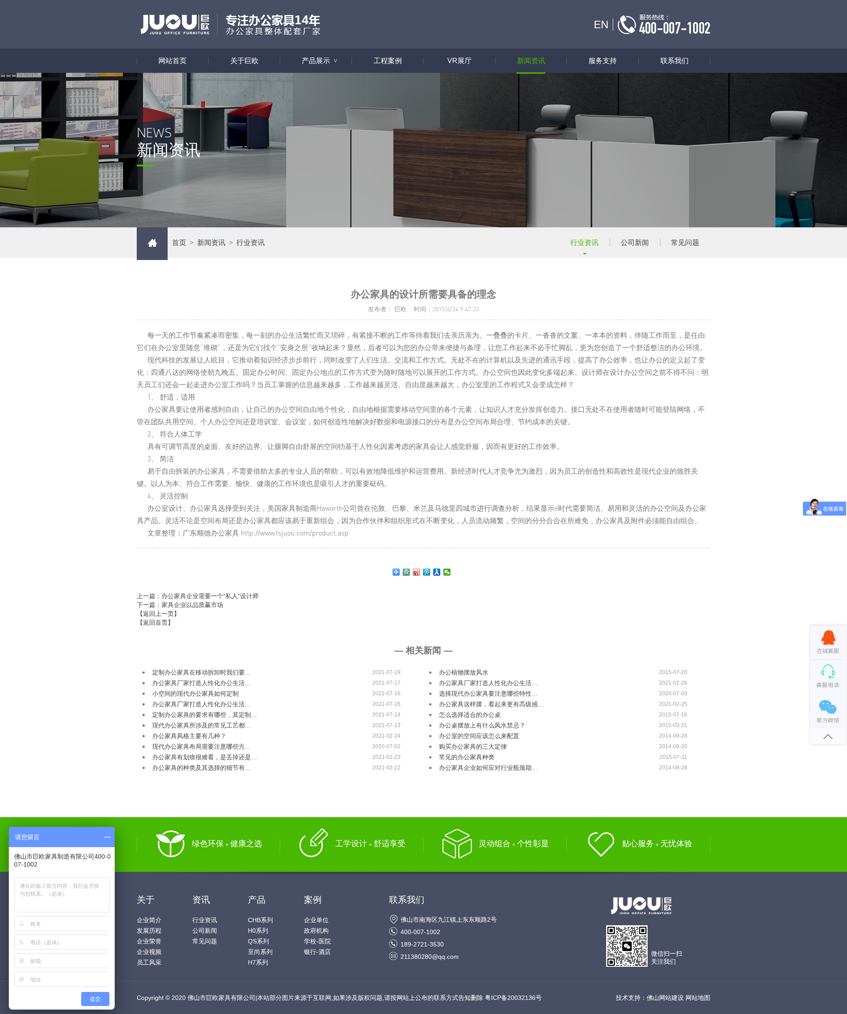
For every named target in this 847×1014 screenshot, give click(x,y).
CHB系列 (260, 920)
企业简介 (149, 920)
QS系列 (258, 941)
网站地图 (698, 997)
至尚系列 (260, 951)
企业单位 (316, 920)
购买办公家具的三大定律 (473, 746)
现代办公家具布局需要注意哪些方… (201, 746)
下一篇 (180, 604)
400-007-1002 (420, 931)
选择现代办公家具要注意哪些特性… (488, 693)
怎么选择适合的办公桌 (470, 714)
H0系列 (258, 930)
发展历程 (149, 930)
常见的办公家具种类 (467, 757)
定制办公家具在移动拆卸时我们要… (201, 672)
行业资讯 (584, 242)
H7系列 (258, 962)
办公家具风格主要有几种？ (189, 735)
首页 (179, 242)
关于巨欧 (244, 60)
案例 (313, 900)
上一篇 (198, 595)
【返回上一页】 (158, 613)
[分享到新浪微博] (416, 572)
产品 (257, 900)
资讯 (201, 900)
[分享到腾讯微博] (427, 572)
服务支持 (602, 60)
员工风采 (149, 962)
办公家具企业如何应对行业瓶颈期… (488, 767)
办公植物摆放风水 (463, 672)
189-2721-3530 (422, 944)
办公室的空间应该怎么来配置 (479, 735)
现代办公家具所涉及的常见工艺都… (201, 725)
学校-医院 (317, 941)
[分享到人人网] (437, 572)
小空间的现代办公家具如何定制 (195, 693)
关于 (145, 900)
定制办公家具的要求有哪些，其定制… (204, 714)
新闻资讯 (531, 60)
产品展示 (320, 60)
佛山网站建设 (665, 997)
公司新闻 (635, 242)
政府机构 (316, 930)
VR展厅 (459, 60)
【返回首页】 (155, 622)
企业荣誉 (149, 941)
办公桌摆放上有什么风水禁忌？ (482, 725)
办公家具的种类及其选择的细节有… (201, 767)
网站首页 (172, 60)
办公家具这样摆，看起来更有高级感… (491, 704)
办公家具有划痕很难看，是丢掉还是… (204, 757)
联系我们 (674, 60)
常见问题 (685, 242)
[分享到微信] (447, 572)
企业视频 (149, 951)
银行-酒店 (317, 951)
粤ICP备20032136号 (513, 997)
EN (601, 24)
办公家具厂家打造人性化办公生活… (201, 682)
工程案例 (388, 60)
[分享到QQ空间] (406, 572)
